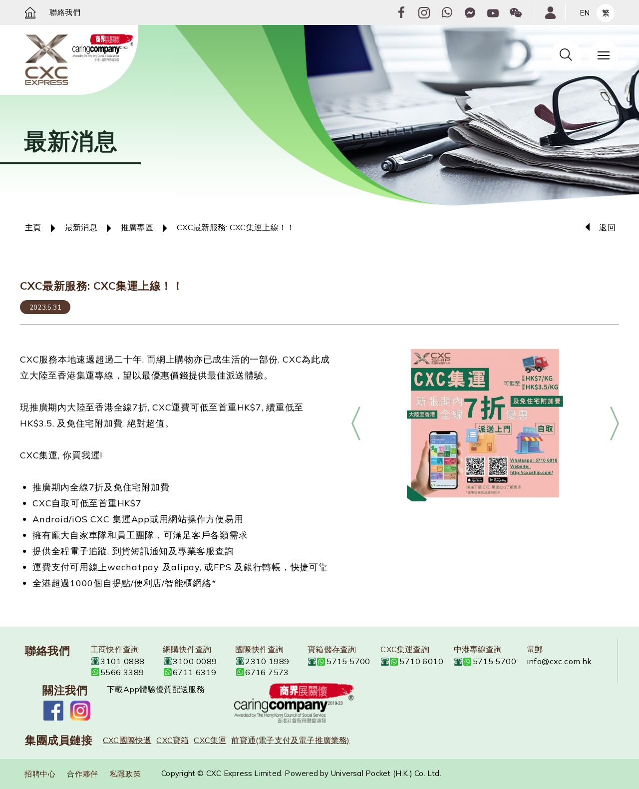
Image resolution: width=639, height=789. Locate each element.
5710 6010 (421, 661)
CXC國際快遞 (127, 740)
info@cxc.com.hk (559, 661)
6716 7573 (267, 672)
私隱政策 (125, 774)
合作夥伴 (82, 774)
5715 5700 (348, 661)
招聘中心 (39, 774)
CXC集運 (210, 740)
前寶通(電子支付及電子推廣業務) (290, 740)
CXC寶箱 (172, 740)
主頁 (33, 227)
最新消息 (81, 227)
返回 (607, 227)
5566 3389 (122, 672)
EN (585, 12)
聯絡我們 (64, 12)
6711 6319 (195, 672)
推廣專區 (137, 227)
